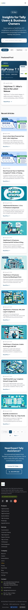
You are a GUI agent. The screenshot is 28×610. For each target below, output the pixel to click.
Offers (2, 563)
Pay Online (14, 607)
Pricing (3, 565)
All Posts (5, 50)
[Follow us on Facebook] (2, 501)
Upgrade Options (5, 523)
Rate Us (23, 607)
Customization (5, 530)
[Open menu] (25, 2)
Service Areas (5, 607)
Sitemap (3, 575)
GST (12, 50)
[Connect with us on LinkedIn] (6, 501)
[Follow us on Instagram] (11, 501)
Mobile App (4, 520)
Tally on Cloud (4, 539)
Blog (2, 570)
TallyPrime (19, 50)
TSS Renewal (4, 542)
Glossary (23, 604)
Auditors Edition (5, 516)
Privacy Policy (4, 572)
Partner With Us (5, 558)
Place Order (4, 568)
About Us (3, 553)
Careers (3, 556)
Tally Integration (5, 534)
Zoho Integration (5, 544)
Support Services (5, 537)
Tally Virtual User (5, 518)
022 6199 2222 (15, 471)
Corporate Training (6, 532)
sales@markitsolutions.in (10, 590)
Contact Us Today (12, 466)
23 (10, 435)
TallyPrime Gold (5, 511)
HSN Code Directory (14, 604)
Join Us (2, 560)
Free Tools (5, 604)
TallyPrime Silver (5, 508)
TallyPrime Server (5, 513)
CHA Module (4, 546)
